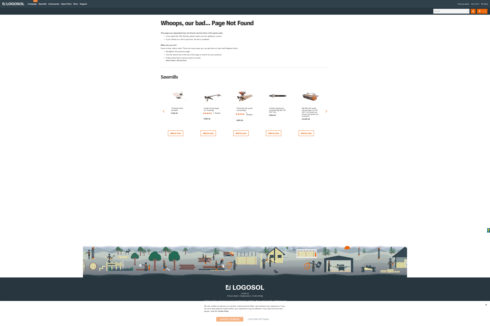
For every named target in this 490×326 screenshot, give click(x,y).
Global (485, 4)
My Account (181, 60)
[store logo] (13, 4)
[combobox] (451, 11)
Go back (169, 51)
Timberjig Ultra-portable (177, 109)
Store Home (171, 60)
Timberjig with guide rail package (244, 109)
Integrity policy (245, 296)
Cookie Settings (257, 296)
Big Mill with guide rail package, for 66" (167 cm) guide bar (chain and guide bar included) (310, 112)
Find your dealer (463, 4)
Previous (164, 111)
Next (326, 111)
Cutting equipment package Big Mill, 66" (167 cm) (277, 110)
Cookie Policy (223, 311)
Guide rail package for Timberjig (211, 109)
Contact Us (245, 293)
